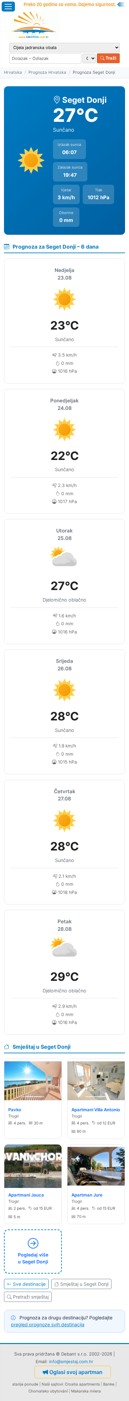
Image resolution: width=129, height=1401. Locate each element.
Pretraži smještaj (31, 1297)
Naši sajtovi (52, 1384)
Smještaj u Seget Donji (84, 1284)
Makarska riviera (86, 1391)
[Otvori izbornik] (8, 7)
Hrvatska (13, 72)
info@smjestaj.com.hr (71, 1361)
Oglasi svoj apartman (76, 1372)
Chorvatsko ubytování (48, 1391)
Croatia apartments (82, 1384)
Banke (108, 1384)
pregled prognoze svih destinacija (47, 1324)
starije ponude (25, 1384)
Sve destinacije (29, 1284)
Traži (110, 58)
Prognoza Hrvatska (47, 72)
